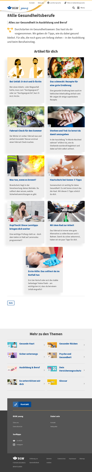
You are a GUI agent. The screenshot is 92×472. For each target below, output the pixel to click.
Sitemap (82, 459)
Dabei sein (55, 416)
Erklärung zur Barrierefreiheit (34, 461)
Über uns (41, 3)
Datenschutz (62, 459)
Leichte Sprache (55, 3)
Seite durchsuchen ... (73, 7)
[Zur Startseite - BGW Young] (13, 7)
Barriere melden (49, 461)
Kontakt (32, 3)
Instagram (19, 444)
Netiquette (53, 426)
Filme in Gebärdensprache (76, 3)
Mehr (11, 303)
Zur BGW (19, 441)
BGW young (18, 416)
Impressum (72, 459)
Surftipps (17, 434)
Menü (83, 8)
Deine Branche (17, 426)
